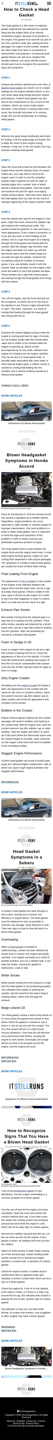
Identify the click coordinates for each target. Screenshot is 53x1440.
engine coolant (29, 685)
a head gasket (15, 947)
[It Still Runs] (26, 3)
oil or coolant (28, 581)
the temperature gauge (22, 1191)
